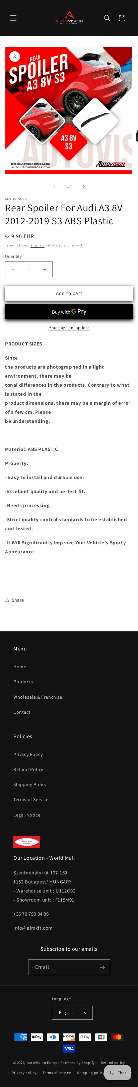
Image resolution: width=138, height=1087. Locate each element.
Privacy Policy (28, 754)
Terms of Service (31, 799)
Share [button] (18, 600)
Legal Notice (26, 815)
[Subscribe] (102, 967)
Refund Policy (28, 769)
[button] (13, 18)
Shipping (37, 245)
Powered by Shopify (77, 1062)
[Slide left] (54, 186)
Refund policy (113, 1062)
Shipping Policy (30, 784)
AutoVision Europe (43, 1062)
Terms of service (57, 1072)
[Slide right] (83, 186)
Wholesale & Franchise (37, 697)
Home (19, 667)
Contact (21, 712)
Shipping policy (91, 1072)
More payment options (69, 327)
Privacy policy (24, 1072)
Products (23, 682)
